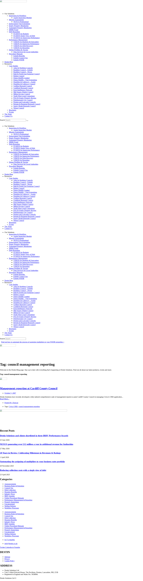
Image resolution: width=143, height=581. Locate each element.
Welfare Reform (10, 506)
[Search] (27, 120)
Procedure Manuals (16, 54)
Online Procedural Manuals (14, 498)
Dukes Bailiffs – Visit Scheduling (25, 80)
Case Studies (13, 66)
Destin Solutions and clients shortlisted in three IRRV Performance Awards (34, 435)
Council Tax (8, 488)
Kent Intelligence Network (22, 90)
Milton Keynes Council (21, 94)
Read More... (4, 399)
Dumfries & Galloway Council (24, 84)
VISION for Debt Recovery (23, 46)
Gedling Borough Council (22, 86)
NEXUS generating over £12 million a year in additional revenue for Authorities (36, 444)
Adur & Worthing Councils (23, 68)
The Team (8, 114)
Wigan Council (18, 108)
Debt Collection (10, 490)
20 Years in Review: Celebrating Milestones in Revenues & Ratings (30, 453)
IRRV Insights (9, 496)
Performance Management (18, 40)
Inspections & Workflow (17, 16)
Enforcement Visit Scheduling (19, 24)
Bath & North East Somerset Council (26, 74)
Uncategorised (9, 504)
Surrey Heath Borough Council (24, 106)
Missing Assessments (16, 20)
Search (2, 120)
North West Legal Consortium (24, 96)
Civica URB (13, 406)
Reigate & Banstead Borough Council (26, 104)
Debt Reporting (14, 32)
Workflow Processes (11, 508)
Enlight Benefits (19, 56)
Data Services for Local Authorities (25, 52)
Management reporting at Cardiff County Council (28, 388)
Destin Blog (8, 62)
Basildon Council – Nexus (22, 72)
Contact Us (8, 116)
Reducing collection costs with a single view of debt (23, 470)
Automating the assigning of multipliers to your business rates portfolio (32, 461)
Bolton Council (18, 76)
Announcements (10, 484)
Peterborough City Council (22, 100)
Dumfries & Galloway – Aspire (24, 82)
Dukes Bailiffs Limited (21, 78)
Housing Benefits (10, 492)
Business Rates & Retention (14, 486)
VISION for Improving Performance (26, 44)
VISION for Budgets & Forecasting (26, 42)
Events (11, 112)
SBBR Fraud (13, 30)
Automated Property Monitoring (20, 28)
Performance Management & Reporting (18, 500)
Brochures (12, 110)
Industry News (9, 494)
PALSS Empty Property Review (24, 98)
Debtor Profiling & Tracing (18, 50)
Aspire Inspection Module (22, 18)
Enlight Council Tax (20, 58)
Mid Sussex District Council (23, 92)
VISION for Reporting (21, 48)
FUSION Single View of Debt (24, 36)
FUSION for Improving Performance (26, 38)
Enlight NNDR (18, 60)
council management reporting (29, 406)
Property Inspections (11, 502)
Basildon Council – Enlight (23, 70)
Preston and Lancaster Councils (24, 102)
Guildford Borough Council (23, 88)
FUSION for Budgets (21, 34)
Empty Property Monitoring (18, 26)
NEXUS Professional (21, 22)
